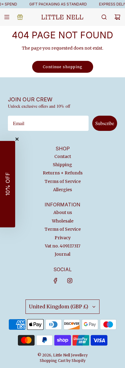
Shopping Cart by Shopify (63, 360)
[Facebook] (55, 280)
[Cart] (117, 17)
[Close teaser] (17, 139)
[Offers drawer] (20, 17)
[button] (7, 184)
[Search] (104, 17)
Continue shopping (63, 67)
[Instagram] (69, 280)
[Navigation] (6, 17)
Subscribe (104, 123)
